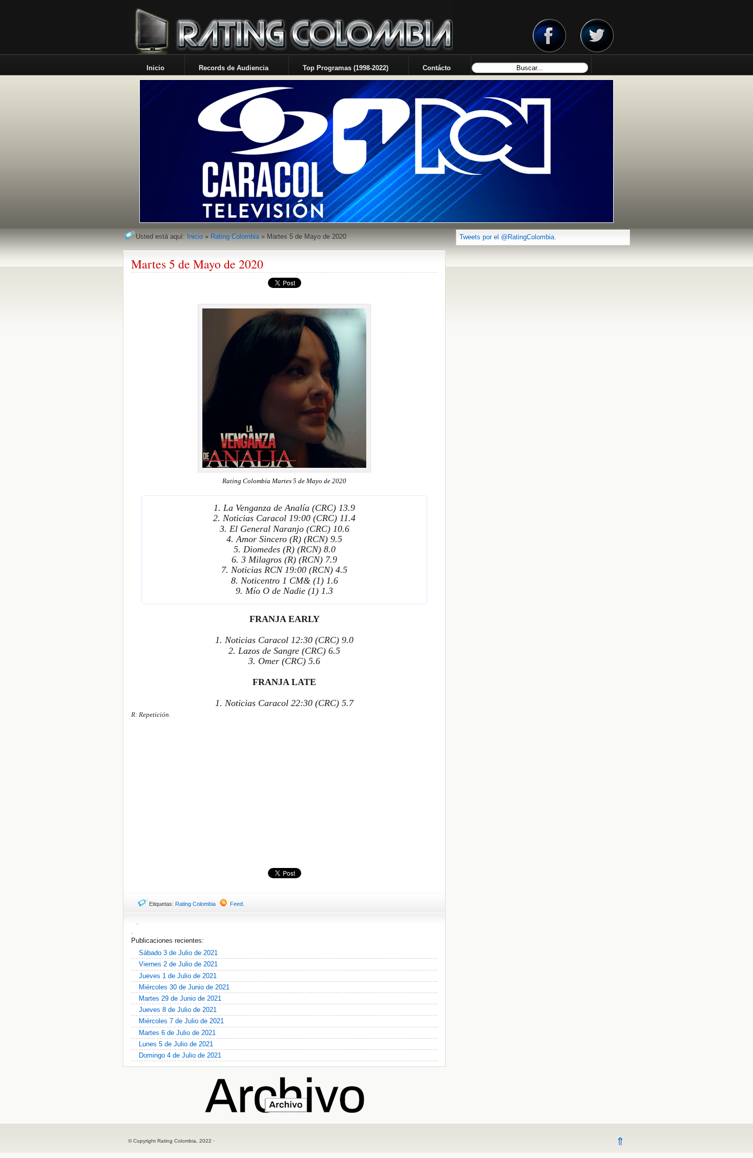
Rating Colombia (235, 236)
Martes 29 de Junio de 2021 (180, 998)
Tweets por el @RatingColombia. (507, 237)
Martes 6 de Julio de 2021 (177, 1033)
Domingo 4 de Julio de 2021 (180, 1055)
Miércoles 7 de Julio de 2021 (181, 1021)
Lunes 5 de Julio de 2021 (176, 1044)
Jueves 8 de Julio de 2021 (178, 1010)
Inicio (195, 236)
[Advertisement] (284, 793)
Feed (236, 904)
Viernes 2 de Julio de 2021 (178, 964)
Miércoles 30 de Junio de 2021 (184, 987)
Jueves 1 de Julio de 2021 (178, 976)
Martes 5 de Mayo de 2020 (197, 264)
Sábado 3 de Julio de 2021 (178, 953)
